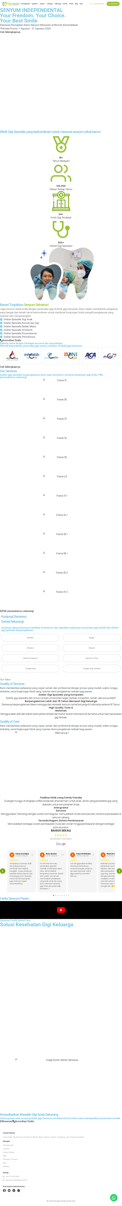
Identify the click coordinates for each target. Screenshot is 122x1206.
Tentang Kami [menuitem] (25, 4)
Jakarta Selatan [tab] (30, 658)
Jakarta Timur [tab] (91, 658)
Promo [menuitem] (71, 4)
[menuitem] (35, 4)
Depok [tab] (92, 648)
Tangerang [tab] (30, 668)
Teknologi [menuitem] (58, 4)
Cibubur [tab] (30, 648)
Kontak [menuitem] (65, 4)
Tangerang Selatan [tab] (92, 668)
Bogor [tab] (92, 637)
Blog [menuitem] (76, 4)
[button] (1, 356)
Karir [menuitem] (81, 4)
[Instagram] (18, 1190)
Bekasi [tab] (30, 637)
